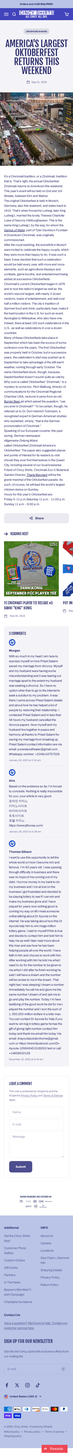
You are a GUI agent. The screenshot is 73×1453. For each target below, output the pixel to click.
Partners (9, 1275)
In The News (12, 1282)
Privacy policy (32, 1431)
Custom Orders (14, 1260)
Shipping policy (13, 1436)
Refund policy (12, 1431)
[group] (36, 1202)
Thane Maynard (37, 474)
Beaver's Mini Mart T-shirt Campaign (18, 1292)
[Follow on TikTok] (38, 1385)
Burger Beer (12, 401)
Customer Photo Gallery (15, 1250)
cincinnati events (36, 31)
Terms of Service (53, 1095)
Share (39, 518)
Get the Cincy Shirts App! (17, 1238)
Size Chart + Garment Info (55, 1260)
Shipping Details (51, 1270)
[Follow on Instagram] (27, 1385)
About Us (47, 1236)
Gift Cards (11, 1267)
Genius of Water (14, 230)
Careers (46, 1243)
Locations (47, 1250)
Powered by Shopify (41, 1426)
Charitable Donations (18, 1302)
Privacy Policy (29, 1095)
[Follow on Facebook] (7, 1385)
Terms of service (54, 1431)
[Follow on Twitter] (17, 1385)
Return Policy (49, 1284)
